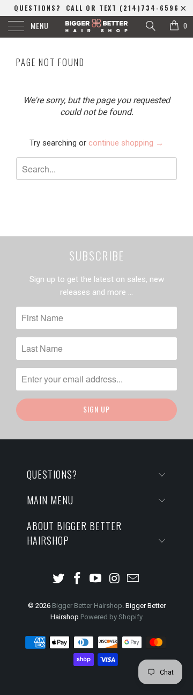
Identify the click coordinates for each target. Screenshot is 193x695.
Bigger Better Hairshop (87, 606)
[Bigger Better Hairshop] (96, 27)
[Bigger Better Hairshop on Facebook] (77, 579)
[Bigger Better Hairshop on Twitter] (59, 579)
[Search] (149, 25)
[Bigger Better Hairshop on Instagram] (115, 579)
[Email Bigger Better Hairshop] (133, 579)
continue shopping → (126, 143)
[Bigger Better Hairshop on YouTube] (96, 579)
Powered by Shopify (111, 617)
